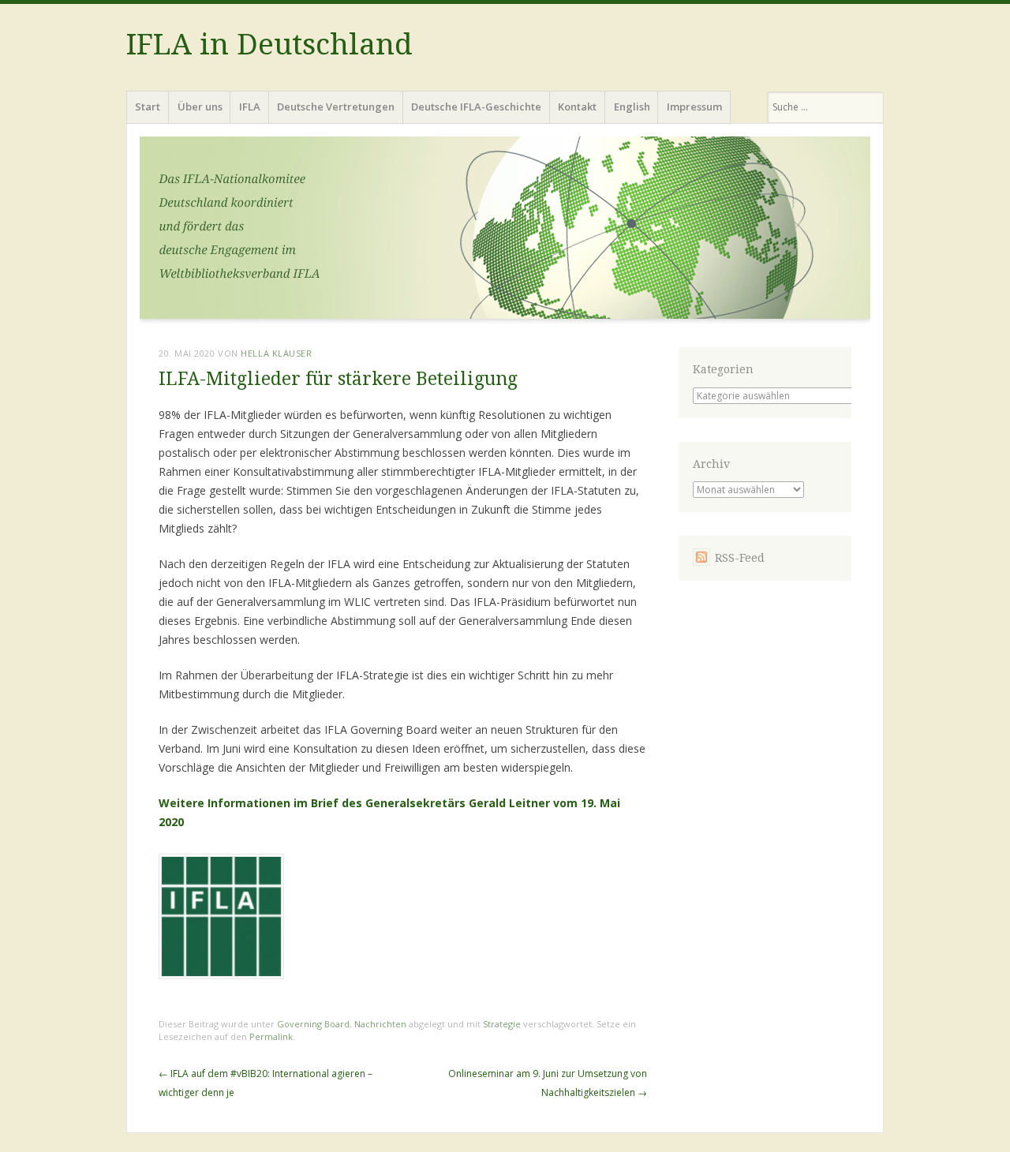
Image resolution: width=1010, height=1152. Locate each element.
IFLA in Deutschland (269, 45)
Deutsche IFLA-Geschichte (476, 106)
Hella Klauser (276, 353)
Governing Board (313, 1024)
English (632, 106)
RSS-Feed (740, 558)
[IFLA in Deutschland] (505, 232)
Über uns (200, 106)
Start (147, 106)
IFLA (249, 106)
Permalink (271, 1036)
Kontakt (577, 106)
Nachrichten (380, 1024)
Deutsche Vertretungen (336, 106)
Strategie (502, 1024)
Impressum (694, 106)
